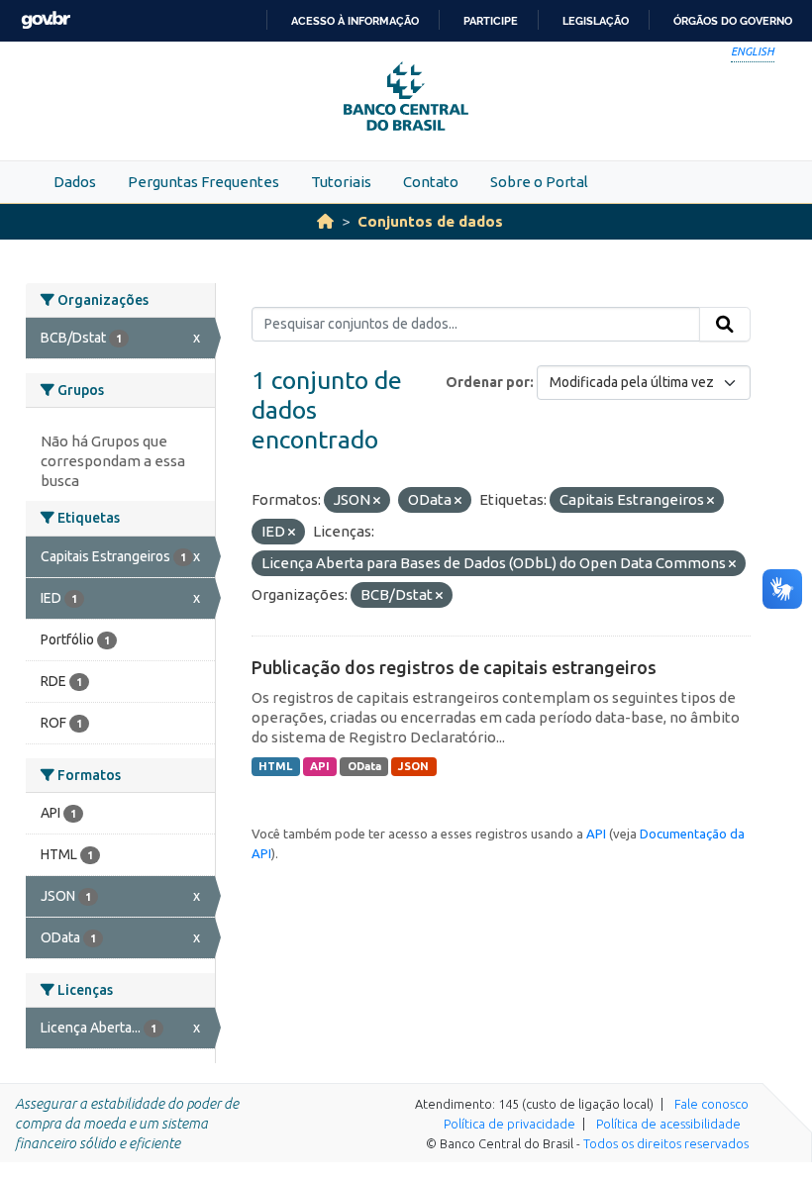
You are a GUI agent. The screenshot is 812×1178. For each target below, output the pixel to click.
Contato (430, 181)
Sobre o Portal (539, 181)
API (320, 766)
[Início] (325, 221)
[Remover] (376, 501)
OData (364, 766)
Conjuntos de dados (430, 221)
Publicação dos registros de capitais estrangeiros (454, 667)
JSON (413, 766)
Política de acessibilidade (668, 1123)
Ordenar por (488, 382)
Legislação (595, 21)
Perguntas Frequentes (203, 181)
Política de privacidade (509, 1123)
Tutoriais (341, 181)
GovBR (45, 20)
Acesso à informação (355, 21)
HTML (275, 766)
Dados (74, 181)
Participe (490, 21)
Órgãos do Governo (732, 21)
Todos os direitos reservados (666, 1143)
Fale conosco (711, 1104)
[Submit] (725, 325)
